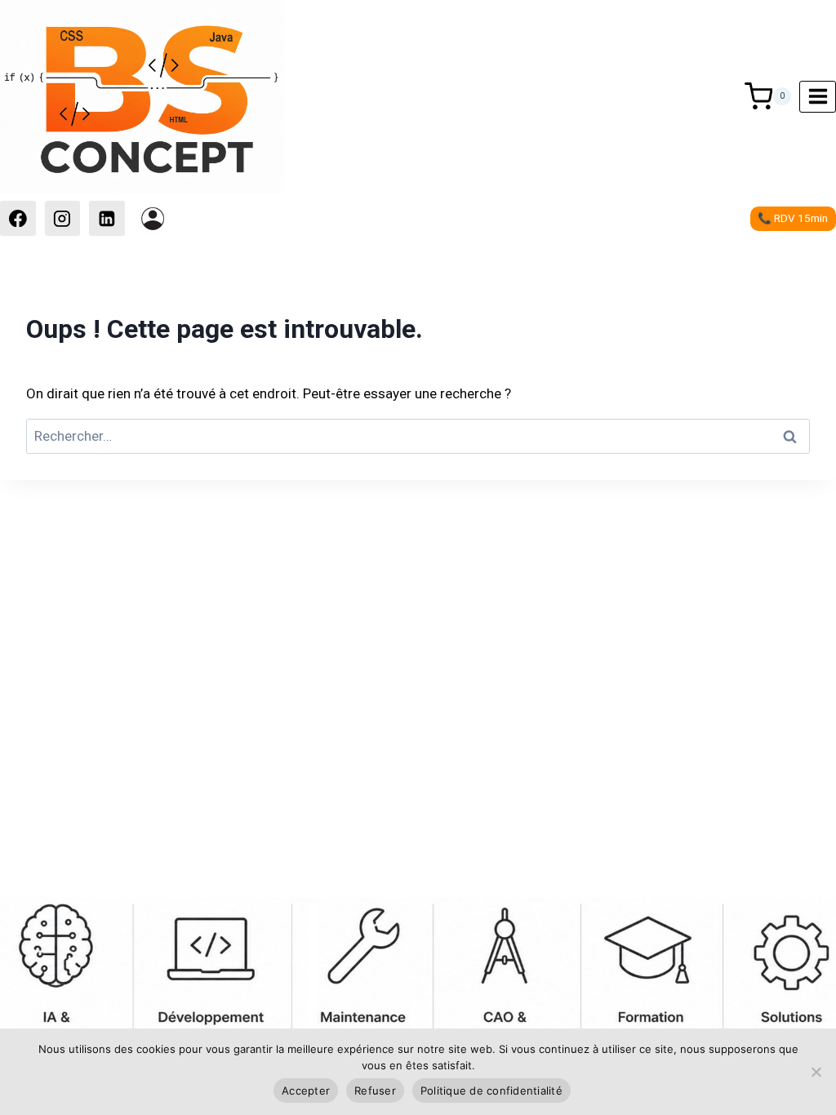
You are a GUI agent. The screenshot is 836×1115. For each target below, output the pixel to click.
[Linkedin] (107, 219)
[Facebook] (18, 219)
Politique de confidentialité (491, 1090)
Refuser (375, 1090)
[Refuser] (815, 1072)
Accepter (306, 1090)
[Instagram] (63, 219)
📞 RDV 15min (793, 217)
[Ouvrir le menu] (817, 97)
